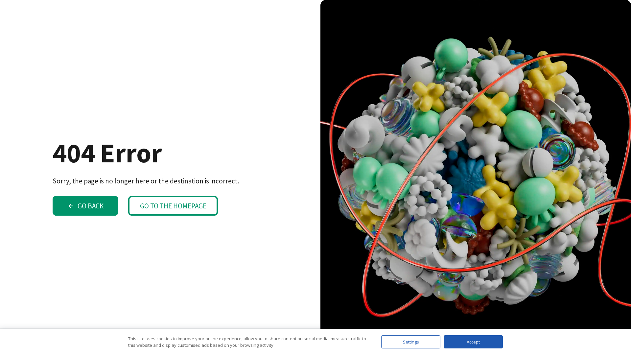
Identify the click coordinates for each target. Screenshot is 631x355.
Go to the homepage (173, 205)
